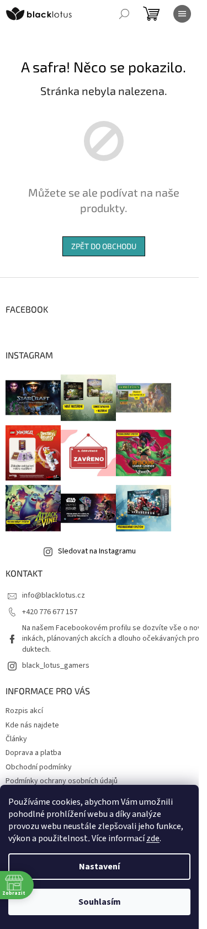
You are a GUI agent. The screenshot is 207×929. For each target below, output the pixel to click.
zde (153, 838)
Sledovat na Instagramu (97, 551)
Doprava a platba (33, 752)
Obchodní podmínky (39, 767)
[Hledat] (124, 14)
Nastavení (99, 867)
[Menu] (182, 14)
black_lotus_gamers (55, 665)
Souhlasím (99, 902)
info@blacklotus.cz (53, 595)
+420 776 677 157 (49, 611)
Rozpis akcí (24, 710)
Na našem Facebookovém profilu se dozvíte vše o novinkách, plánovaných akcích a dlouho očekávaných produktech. (111, 638)
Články (16, 739)
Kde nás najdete (32, 725)
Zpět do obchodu (103, 246)
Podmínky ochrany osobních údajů (62, 781)
